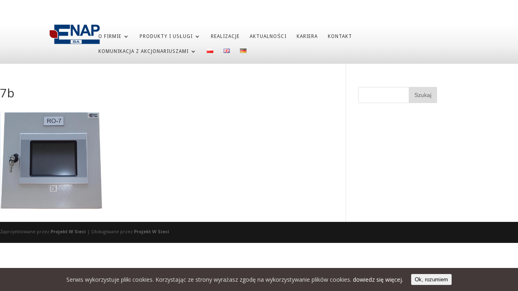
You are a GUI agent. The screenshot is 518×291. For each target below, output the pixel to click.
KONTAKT (340, 36)
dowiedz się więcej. (378, 279)
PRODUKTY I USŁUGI (166, 36)
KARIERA (307, 36)
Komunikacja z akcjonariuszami (143, 51)
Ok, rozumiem (431, 279)
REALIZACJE (225, 36)
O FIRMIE (109, 36)
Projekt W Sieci (68, 231)
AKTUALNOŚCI (268, 36)
